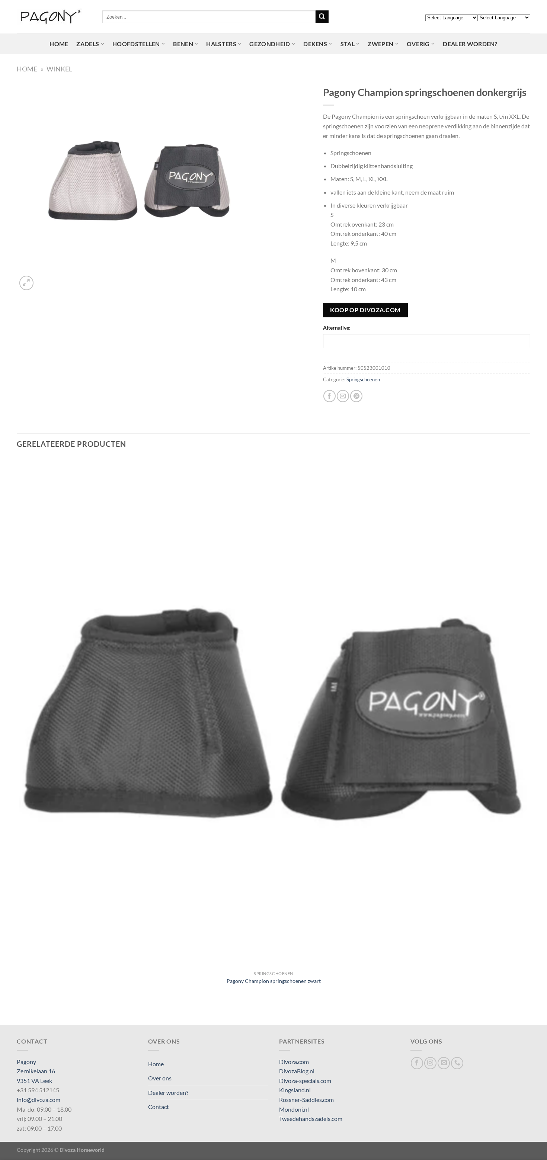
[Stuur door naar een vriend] (343, 396)
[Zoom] (26, 283)
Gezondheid (269, 43)
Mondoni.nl (294, 1109)
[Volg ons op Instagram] (430, 1063)
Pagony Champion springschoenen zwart (274, 981)
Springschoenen (363, 379)
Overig (418, 43)
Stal (347, 43)
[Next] (44, 279)
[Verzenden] (322, 16)
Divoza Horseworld (82, 1150)
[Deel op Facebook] (329, 396)
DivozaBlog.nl (296, 1070)
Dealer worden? (470, 43)
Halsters (221, 43)
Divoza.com (294, 1061)
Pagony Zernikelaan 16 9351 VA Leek (36, 1071)
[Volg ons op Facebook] (417, 1063)
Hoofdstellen (136, 43)
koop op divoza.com (365, 310)
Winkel (59, 69)
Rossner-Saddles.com (306, 1099)
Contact (158, 1106)
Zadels (87, 43)
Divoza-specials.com (305, 1080)
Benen (183, 43)
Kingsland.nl (295, 1089)
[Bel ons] (457, 1063)
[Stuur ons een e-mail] (444, 1063)
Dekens (315, 43)
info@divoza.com (38, 1099)
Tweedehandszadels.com (310, 1118)
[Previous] (20, 1011)
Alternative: (337, 327)
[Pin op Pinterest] (356, 396)
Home (58, 43)
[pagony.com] (54, 17)
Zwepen (380, 43)
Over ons (160, 1078)
